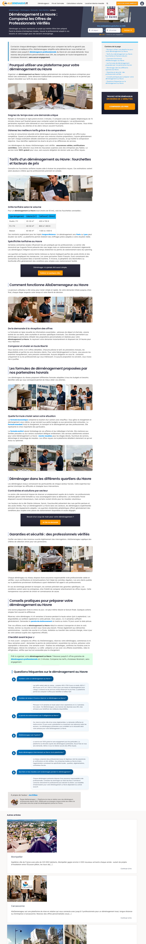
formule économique (19, 420)
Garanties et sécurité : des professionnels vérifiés (115, 73)
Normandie (34, 10)
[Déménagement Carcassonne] (72, 899)
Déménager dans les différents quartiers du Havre (117, 69)
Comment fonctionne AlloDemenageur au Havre (115, 59)
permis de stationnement (41, 621)
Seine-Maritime (44, 10)
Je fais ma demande (50, 522)
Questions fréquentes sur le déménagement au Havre (116, 82)
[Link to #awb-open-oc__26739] (142, 3)
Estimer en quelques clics (50, 273)
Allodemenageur (14, 10)
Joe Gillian (33, 795)
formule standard (15, 424)
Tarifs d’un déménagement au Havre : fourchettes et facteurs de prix (119, 55)
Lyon (86, 234)
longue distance (49, 234)
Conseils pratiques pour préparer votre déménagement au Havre (120, 78)
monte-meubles (45, 436)
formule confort (17, 431)
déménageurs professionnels (43, 52)
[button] (107, 3)
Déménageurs (25, 10)
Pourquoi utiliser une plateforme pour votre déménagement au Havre (119, 50)
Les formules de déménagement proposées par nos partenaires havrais (119, 64)
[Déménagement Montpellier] (72, 846)
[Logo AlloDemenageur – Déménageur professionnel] (14, 2)
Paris (78, 234)
